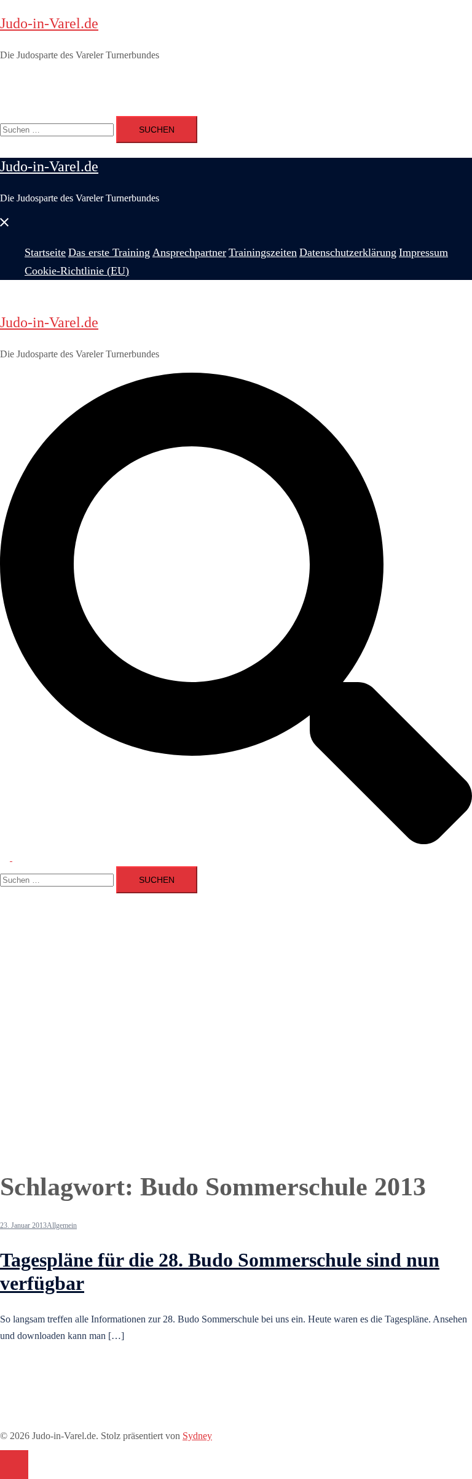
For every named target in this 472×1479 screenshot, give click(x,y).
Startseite (42, 81)
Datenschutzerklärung (306, 81)
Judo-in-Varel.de (49, 23)
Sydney (197, 1435)
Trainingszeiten (231, 81)
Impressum (372, 81)
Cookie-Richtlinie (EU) (70, 98)
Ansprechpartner (167, 81)
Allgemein (62, 1225)
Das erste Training (97, 81)
